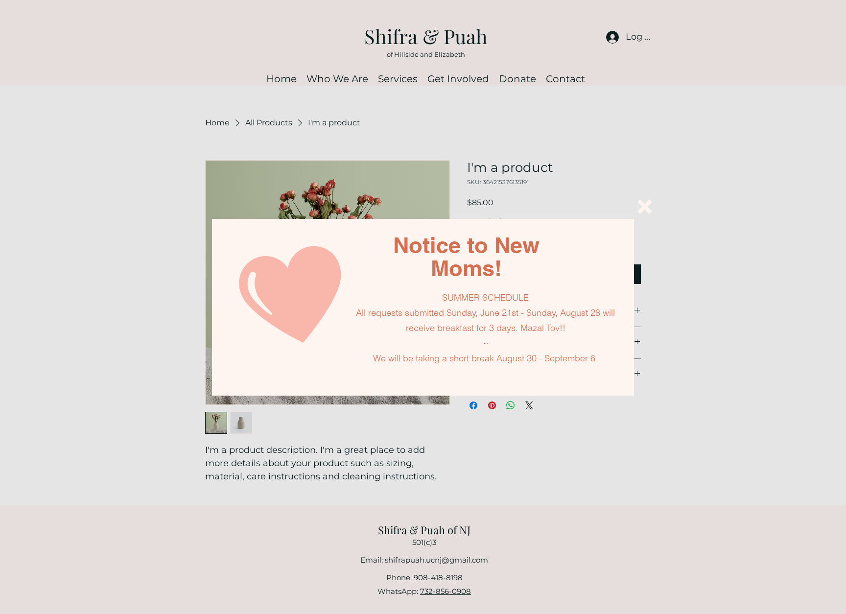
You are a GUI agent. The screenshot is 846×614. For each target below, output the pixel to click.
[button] (644, 206)
